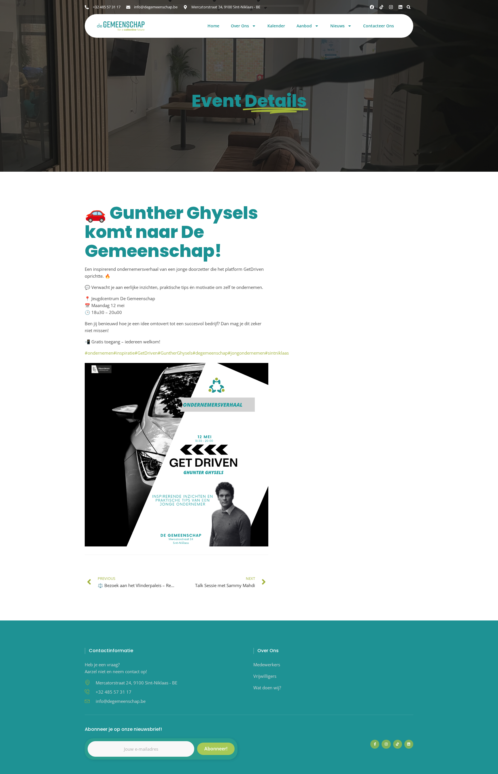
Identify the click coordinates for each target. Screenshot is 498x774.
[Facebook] (372, 7)
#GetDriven (146, 353)
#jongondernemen (246, 353)
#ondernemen (99, 353)
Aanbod (304, 26)
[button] (408, 7)
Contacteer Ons (378, 26)
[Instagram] (391, 7)
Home (213, 26)
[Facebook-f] (374, 744)
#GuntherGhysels (175, 353)
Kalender (276, 26)
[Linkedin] (400, 7)
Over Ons (240, 26)
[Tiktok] (381, 7)
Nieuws (337, 26)
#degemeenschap (210, 353)
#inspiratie (124, 353)
